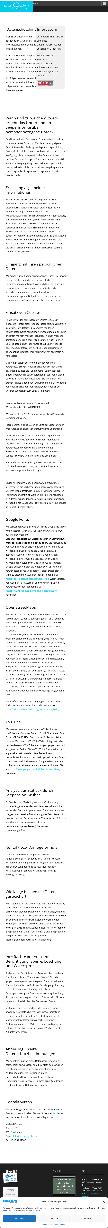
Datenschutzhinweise (50, 1224)
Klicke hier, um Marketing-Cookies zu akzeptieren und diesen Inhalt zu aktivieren (64, 1186)
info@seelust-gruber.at (25, 1136)
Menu (35, 3)
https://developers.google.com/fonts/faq (27, 578)
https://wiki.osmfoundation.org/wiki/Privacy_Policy (32, 709)
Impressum (63, 1224)
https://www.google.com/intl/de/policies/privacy (35, 769)
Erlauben (19, 1218)
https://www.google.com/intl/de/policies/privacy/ (31, 590)
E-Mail (54, 1113)
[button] (103, 1201)
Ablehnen (54, 1218)
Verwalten (88, 1218)
